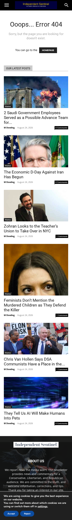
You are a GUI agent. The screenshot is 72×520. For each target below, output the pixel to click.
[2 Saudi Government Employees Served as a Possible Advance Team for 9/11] (36, 92)
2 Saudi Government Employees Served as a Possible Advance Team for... (36, 118)
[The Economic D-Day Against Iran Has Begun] (36, 151)
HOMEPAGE (48, 50)
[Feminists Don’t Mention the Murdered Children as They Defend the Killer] (36, 270)
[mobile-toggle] (6, 5)
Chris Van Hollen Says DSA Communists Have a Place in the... (34, 361)
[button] (66, 5)
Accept (11, 513)
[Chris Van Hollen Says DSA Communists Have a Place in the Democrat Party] (36, 338)
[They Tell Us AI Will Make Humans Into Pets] (36, 393)
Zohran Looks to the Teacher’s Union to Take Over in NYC (31, 228)
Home (8, 106)
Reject (27, 513)
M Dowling (9, 127)
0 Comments (61, 127)
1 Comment (61, 236)
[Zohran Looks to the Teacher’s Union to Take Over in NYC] (36, 205)
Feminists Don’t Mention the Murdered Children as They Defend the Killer (35, 305)
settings (42, 506)
